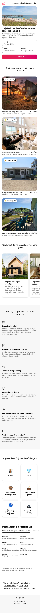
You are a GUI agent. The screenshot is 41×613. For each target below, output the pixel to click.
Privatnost (17, 603)
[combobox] (20, 44)
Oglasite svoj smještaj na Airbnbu (24, 3)
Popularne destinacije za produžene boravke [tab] (16, 531)
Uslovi (24, 603)
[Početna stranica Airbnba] (3, 3)
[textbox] (11, 51)
